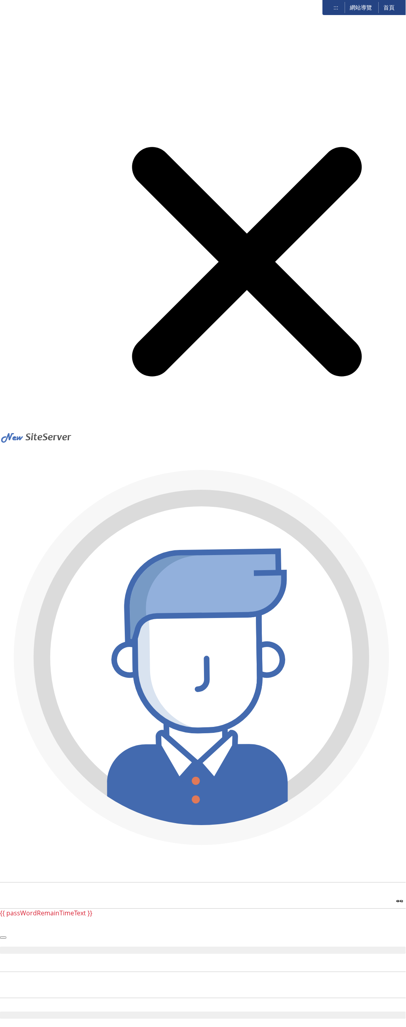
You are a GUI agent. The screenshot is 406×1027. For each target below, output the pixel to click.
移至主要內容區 (26, 8)
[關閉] (203, 418)
